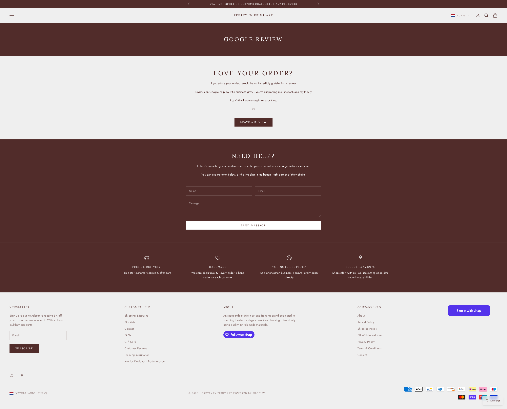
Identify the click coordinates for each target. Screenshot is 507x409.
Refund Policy (365, 322)
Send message (253, 225)
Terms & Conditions (369, 348)
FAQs (128, 335)
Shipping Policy (367, 329)
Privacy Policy (366, 342)
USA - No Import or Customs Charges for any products (253, 4)
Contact (129, 329)
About (361, 316)
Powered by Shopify (249, 393)
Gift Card (130, 342)
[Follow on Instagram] (11, 375)
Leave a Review (253, 122)
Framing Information (137, 355)
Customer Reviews (136, 348)
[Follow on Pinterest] (22, 375)
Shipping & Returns (136, 316)
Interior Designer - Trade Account (145, 361)
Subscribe (24, 348)
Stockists (130, 322)
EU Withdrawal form (369, 335)
